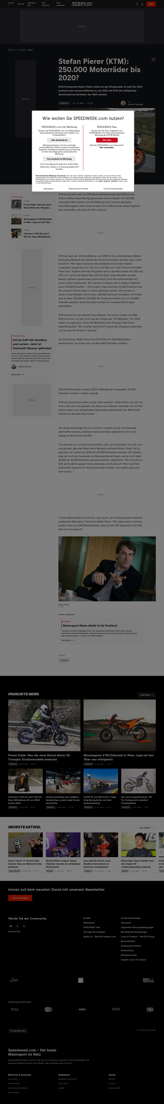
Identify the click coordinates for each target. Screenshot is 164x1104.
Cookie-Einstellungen (113, 189)
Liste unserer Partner (108, 181)
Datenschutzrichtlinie (78, 189)
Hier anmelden (107, 147)
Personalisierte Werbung (59, 159)
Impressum (48, 189)
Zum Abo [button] (107, 140)
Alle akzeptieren (59, 140)
